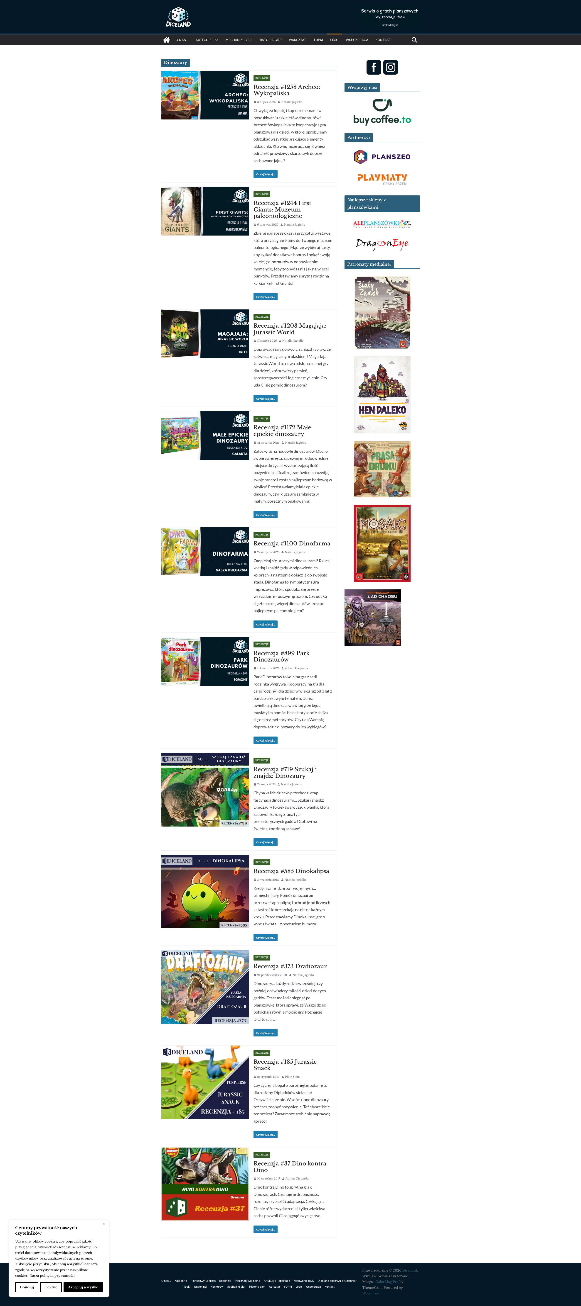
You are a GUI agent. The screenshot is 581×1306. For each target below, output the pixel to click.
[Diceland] (166, 39)
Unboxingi (200, 1286)
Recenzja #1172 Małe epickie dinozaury (282, 430)
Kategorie (204, 40)
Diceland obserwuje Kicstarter (337, 1280)
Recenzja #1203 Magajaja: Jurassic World (290, 329)
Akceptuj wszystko (83, 1287)
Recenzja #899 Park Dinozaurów (282, 656)
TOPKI (318, 40)
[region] (59, 1258)
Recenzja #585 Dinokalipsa (291, 871)
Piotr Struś (292, 1076)
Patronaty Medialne (247, 1280)
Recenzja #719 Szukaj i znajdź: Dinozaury (285, 772)
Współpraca (357, 40)
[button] (215, 40)
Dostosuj (27, 1287)
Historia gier (270, 40)
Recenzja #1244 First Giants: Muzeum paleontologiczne (282, 209)
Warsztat (297, 40)
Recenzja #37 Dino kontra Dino (290, 1166)
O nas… (182, 40)
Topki (186, 1286)
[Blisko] (104, 1224)
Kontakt (383, 40)
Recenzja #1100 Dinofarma (292, 543)
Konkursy (217, 1286)
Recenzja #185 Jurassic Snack (285, 1065)
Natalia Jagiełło (292, 102)
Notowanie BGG (304, 1280)
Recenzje (261, 78)
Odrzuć (50, 1287)
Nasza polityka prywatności (52, 1276)
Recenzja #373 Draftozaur (290, 966)
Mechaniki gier (238, 40)
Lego (334, 40)
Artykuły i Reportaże (277, 1280)
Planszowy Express (203, 1280)
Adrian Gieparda (296, 668)
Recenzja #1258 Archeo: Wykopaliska (287, 90)
